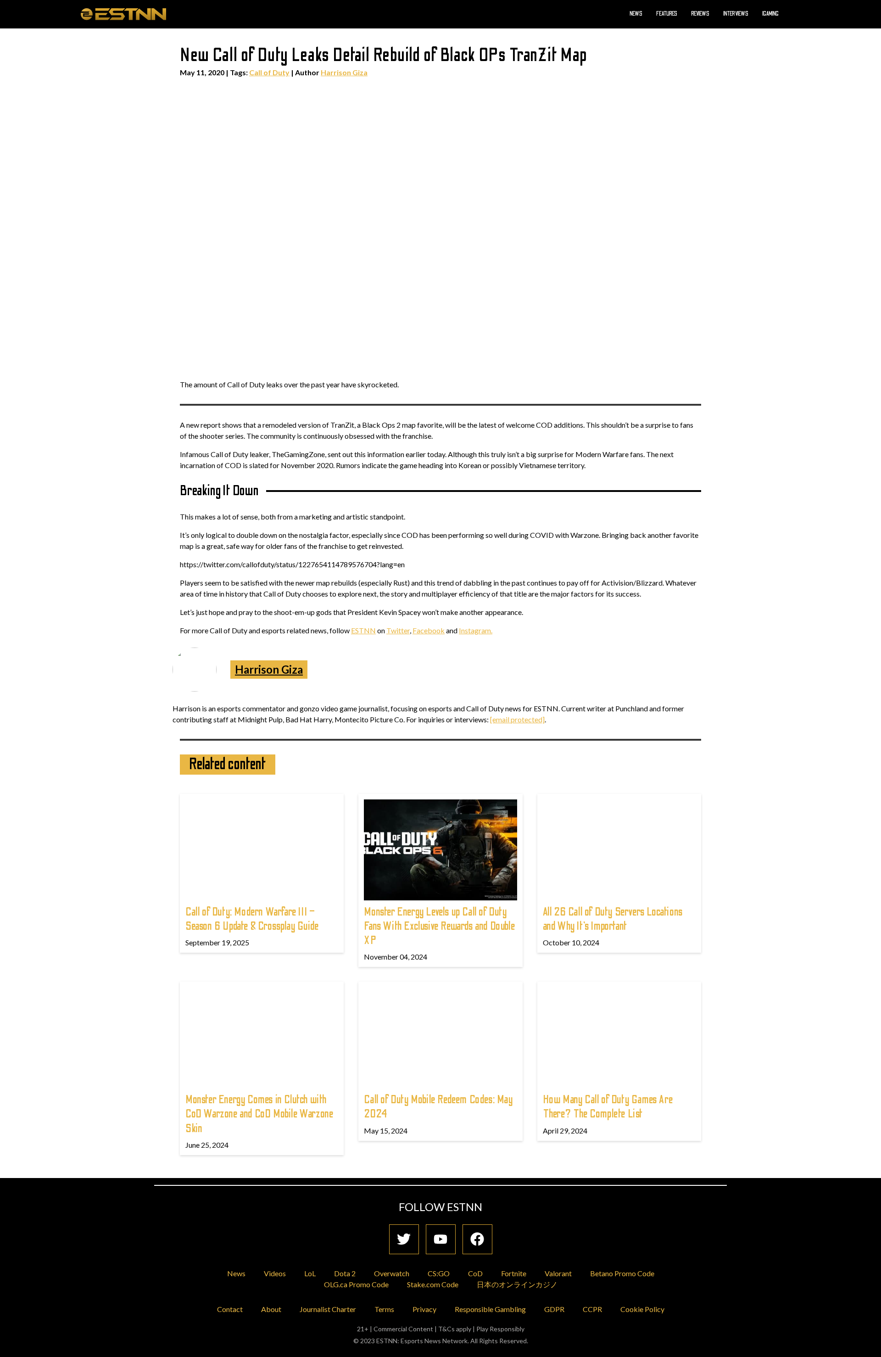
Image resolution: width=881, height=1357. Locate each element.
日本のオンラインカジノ (517, 1284)
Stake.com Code (432, 1284)
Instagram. (475, 630)
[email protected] (517, 719)
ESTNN (363, 630)
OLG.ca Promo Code (356, 1284)
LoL (310, 1273)
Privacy (424, 1309)
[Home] (123, 14)
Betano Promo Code (622, 1273)
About (271, 1309)
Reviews (700, 14)
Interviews (735, 14)
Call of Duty (269, 72)
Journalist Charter (328, 1309)
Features (666, 14)
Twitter (398, 630)
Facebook (429, 630)
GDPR (554, 1309)
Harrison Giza (344, 72)
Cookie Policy (642, 1309)
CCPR (592, 1309)
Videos (275, 1273)
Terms (384, 1309)
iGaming (770, 14)
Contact (230, 1309)
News (636, 14)
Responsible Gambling (490, 1309)
